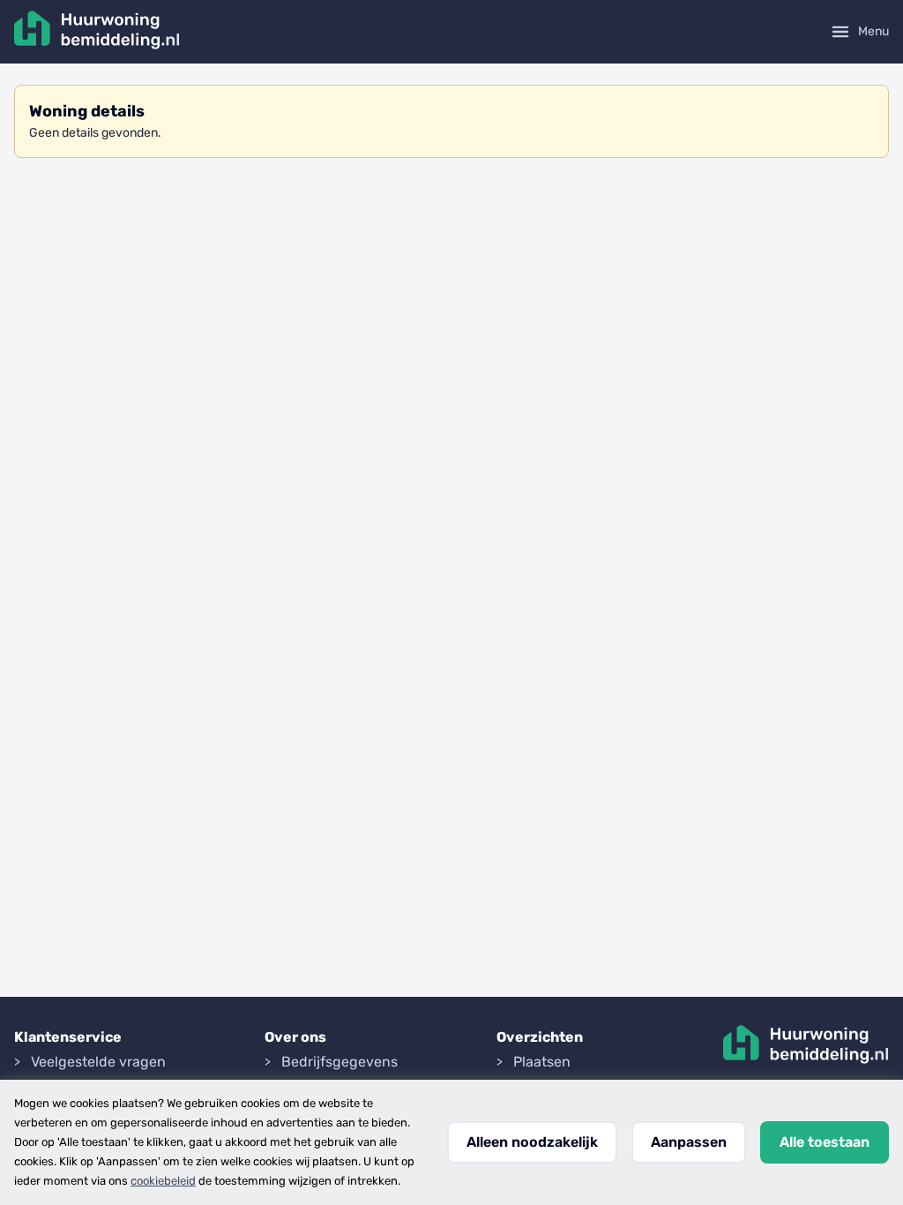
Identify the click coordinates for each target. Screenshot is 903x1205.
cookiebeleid (163, 1180)
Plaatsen (542, 1061)
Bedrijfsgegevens (339, 1061)
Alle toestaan (824, 1142)
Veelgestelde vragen (98, 1061)
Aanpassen (689, 1142)
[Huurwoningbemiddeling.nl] (97, 32)
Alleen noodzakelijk (532, 1142)
